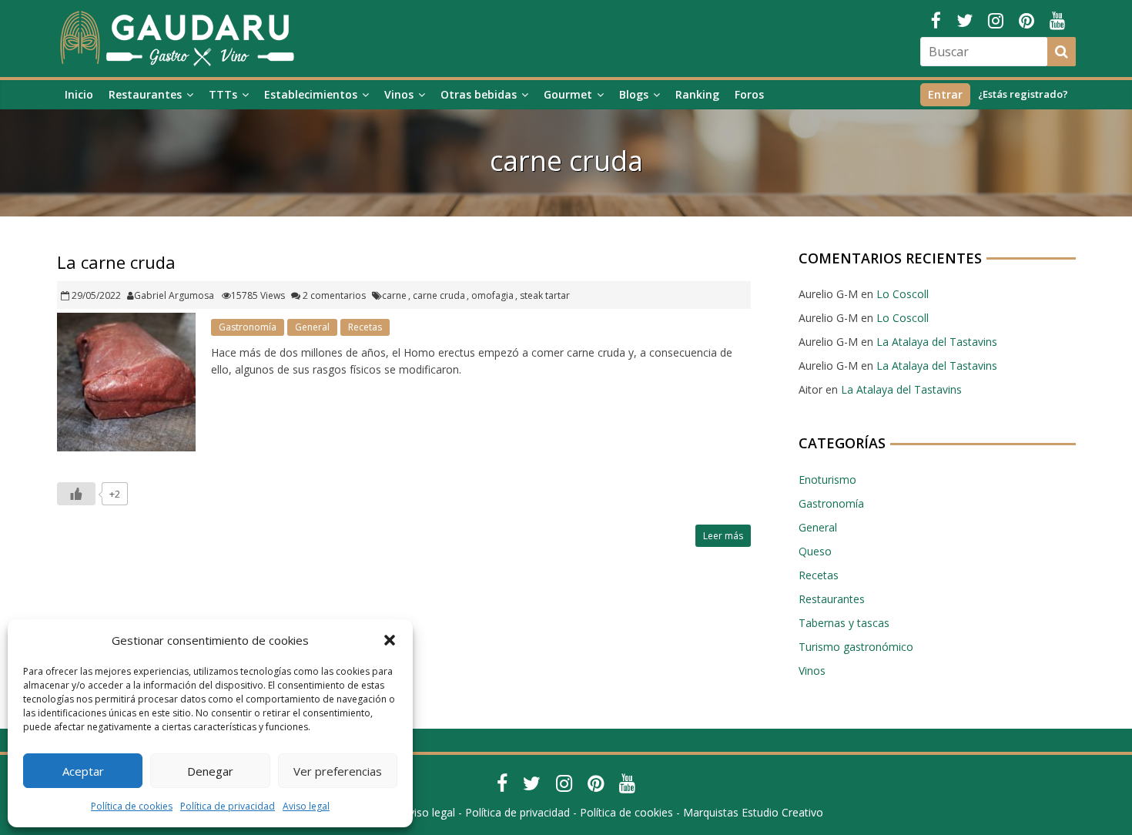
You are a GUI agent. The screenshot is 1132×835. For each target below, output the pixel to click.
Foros (749, 94)
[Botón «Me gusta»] (76, 493)
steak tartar (545, 295)
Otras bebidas (478, 94)
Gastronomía (247, 327)
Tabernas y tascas (844, 622)
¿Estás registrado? (1023, 94)
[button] (389, 640)
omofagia (492, 295)
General (312, 327)
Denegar (210, 771)
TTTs (223, 94)
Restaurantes (145, 94)
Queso (815, 551)
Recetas (365, 327)
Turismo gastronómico (856, 646)
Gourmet (568, 94)
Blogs (633, 94)
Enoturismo (827, 479)
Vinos (399, 94)
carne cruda (439, 295)
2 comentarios (333, 295)
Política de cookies (131, 806)
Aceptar (83, 771)
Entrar (945, 94)
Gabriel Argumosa (174, 295)
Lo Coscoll (902, 294)
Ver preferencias (337, 771)
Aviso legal (306, 806)
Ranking (697, 94)
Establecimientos (310, 94)
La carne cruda (116, 261)
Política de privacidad (227, 806)
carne (394, 295)
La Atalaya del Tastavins (936, 341)
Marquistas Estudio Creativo (753, 812)
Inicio (79, 94)
